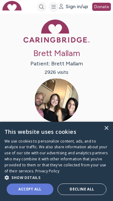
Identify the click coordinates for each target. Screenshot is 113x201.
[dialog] (56, 161)
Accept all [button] (29, 189)
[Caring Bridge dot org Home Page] (57, 41)
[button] (56, 177)
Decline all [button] (82, 189)
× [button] (106, 128)
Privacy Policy (47, 171)
